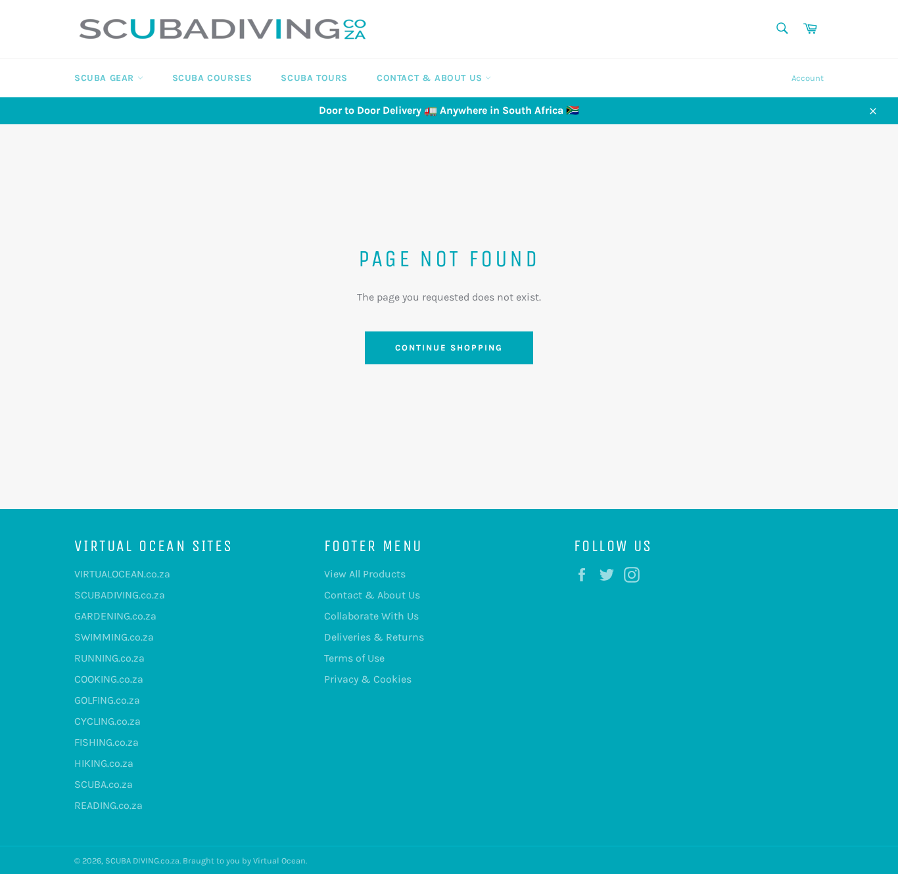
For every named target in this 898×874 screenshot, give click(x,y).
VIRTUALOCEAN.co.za (122, 574)
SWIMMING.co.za (114, 637)
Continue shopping (448, 347)
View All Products (365, 574)
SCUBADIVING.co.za (119, 595)
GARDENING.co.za (115, 616)
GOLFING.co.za (107, 700)
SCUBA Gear (105, 78)
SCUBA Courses (212, 78)
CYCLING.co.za (107, 721)
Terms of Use (354, 658)
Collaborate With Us (371, 616)
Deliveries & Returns (374, 637)
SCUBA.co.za (103, 784)
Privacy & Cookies (368, 679)
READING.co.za (108, 805)
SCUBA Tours (314, 78)
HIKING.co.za (103, 763)
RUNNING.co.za (109, 658)
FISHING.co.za (106, 742)
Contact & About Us (431, 78)
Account (808, 78)
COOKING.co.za (108, 679)
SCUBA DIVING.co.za (142, 860)
